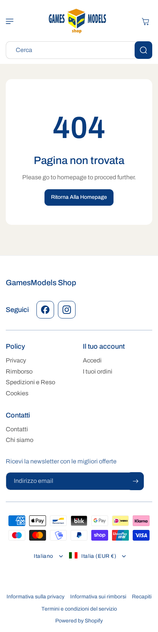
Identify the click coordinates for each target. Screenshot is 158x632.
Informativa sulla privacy (35, 597)
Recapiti (141, 597)
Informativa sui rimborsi (98, 597)
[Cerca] (143, 50)
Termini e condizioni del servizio (79, 609)
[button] (13, 21)
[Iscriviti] (135, 481)
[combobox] (79, 50)
